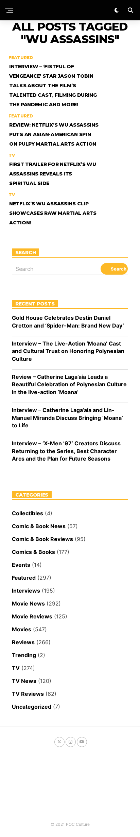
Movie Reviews (32, 616)
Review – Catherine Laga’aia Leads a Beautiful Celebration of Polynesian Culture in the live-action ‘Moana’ (69, 384)
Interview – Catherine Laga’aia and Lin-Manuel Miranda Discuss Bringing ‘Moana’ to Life (67, 418)
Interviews (26, 590)
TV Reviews (28, 693)
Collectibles (27, 513)
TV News (24, 680)
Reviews (23, 642)
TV (16, 668)
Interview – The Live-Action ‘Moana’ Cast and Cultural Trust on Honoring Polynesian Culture (68, 351)
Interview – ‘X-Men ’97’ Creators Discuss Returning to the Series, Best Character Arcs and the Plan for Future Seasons (66, 451)
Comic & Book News (39, 526)
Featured (24, 577)
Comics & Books (33, 551)
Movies (21, 629)
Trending (24, 655)
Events (21, 564)
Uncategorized (31, 706)
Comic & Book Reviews (42, 539)
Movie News (28, 603)
